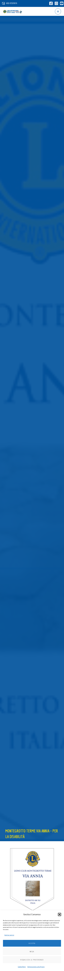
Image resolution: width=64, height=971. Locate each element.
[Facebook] (51, 3)
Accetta (32, 943)
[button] (59, 914)
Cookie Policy (22, 967)
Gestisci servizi (9, 935)
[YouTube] (61, 3)
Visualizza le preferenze (32, 960)
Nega (32, 951)
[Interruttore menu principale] (58, 11)
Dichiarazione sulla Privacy (36, 967)
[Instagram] (56, 3)
